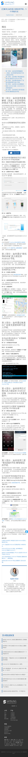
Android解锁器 (7, 726)
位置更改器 (6, 727)
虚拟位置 (7, 745)
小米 (11, 741)
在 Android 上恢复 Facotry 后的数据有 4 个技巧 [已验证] (14, 686)
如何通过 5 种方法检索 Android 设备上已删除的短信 (14, 646)
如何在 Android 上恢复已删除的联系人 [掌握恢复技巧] (15, 640)
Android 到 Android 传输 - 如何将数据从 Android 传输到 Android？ (12, 549)
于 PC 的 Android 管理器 (19, 453)
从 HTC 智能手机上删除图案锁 (14, 248)
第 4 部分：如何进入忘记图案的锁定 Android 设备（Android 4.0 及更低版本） (15, 86)
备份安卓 (6, 732)
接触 (5, 714)
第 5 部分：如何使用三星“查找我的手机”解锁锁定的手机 (15, 90)
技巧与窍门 (16, 745)
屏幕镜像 (6, 729)
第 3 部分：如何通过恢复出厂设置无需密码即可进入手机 (15, 81)
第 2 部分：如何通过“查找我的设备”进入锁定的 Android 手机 (15, 77)
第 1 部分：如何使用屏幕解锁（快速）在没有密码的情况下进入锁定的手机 (15, 73)
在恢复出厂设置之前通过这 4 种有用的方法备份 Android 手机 (14, 382)
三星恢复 (12, 714)
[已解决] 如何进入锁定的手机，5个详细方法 (14, 691)
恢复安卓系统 (7, 733)
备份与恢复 (13, 718)
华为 (8, 741)
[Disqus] (14, 614)
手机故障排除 (18, 741)
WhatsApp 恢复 (14, 720)
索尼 (20, 739)
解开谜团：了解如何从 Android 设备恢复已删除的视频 (14, 659)
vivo (14, 742)
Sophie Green (10, 15)
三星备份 (12, 713)
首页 (2, 19)
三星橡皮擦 (13, 717)
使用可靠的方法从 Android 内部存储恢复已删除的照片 (14, 679)
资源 (6, 19)
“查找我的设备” (17, 274)
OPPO (10, 742)
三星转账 (12, 715)
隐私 (5, 715)
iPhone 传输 (19, 744)
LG (9, 739)
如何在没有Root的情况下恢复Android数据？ (14, 674)
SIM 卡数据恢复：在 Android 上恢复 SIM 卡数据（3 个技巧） (14, 669)
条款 (5, 717)
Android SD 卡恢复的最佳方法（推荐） (13, 664)
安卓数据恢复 (11, 19)
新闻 (21, 745)
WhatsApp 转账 (8, 730)
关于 (5, 713)
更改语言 (13, 706)
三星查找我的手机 (15, 482)
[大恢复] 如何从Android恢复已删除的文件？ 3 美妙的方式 (14, 652)
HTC (17, 739)
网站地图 (6, 718)
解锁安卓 (8, 744)
